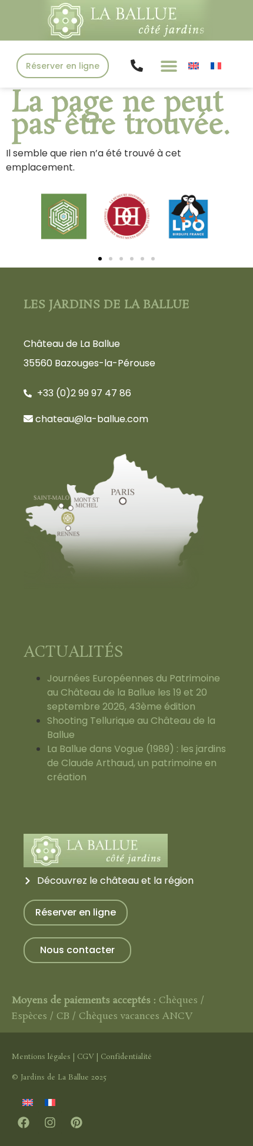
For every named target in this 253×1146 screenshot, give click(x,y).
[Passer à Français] (216, 65)
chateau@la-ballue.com (91, 419)
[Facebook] (23, 1122)
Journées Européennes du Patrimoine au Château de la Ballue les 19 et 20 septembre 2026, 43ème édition (133, 692)
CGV (85, 1057)
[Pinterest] (76, 1122)
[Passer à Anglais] (193, 65)
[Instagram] (50, 1122)
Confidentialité (126, 1057)
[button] (168, 65)
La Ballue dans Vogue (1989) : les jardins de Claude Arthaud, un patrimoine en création (136, 763)
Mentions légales (41, 1057)
